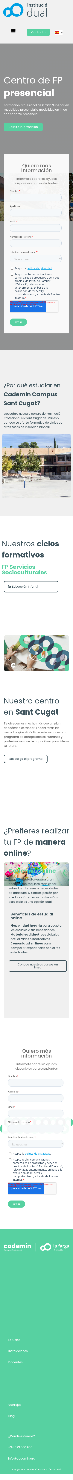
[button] (13, 31)
